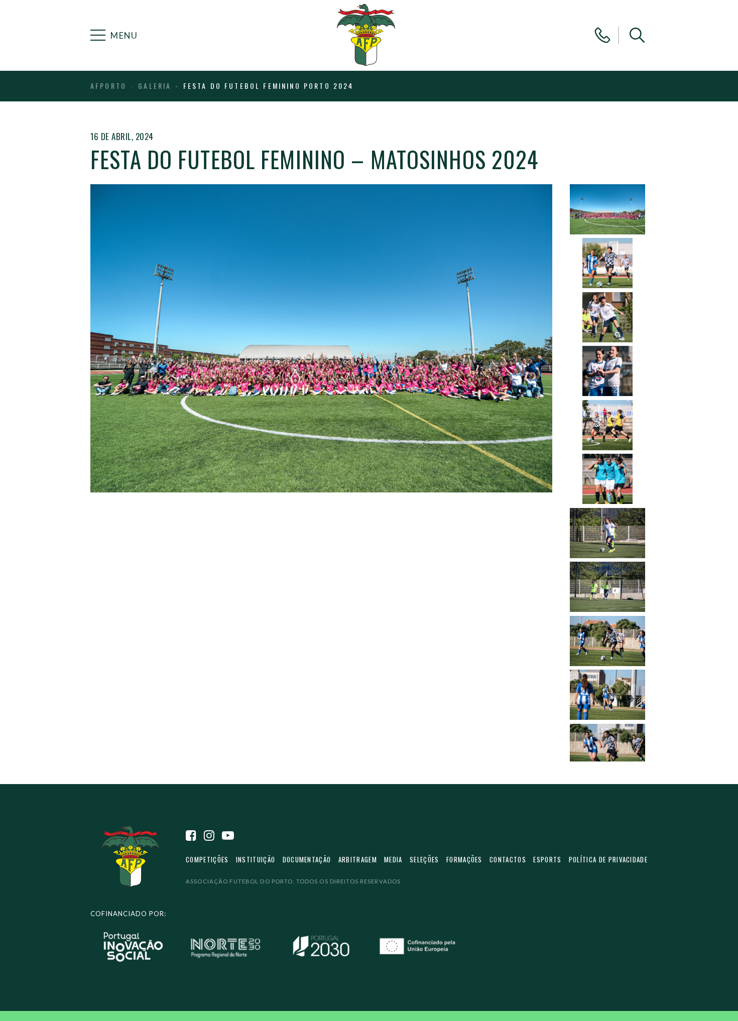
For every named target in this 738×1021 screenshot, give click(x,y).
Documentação (307, 859)
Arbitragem (357, 859)
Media (393, 859)
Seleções (424, 859)
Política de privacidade (608, 859)
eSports (547, 859)
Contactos (507, 859)
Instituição (255, 859)
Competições (207, 859)
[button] (637, 35)
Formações (464, 859)
